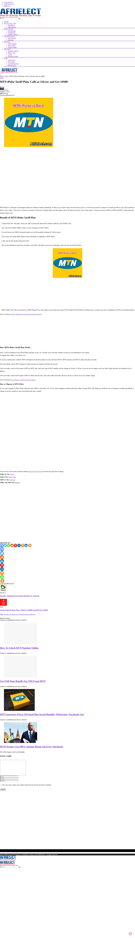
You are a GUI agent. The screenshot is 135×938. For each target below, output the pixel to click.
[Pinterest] (15, 545)
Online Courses (13, 34)
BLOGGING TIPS (10, 23)
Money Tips (11, 53)
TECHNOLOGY (9, 36)
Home (2, 76)
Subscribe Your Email (35, 471)
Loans (10, 54)
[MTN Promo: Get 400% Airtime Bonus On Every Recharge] (20, 742)
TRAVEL (7, 42)
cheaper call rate (9, 614)
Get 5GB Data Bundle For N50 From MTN (22, 681)
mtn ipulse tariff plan (28, 614)
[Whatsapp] (8, 545)
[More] (30, 545)
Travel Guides (12, 47)
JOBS (6, 58)
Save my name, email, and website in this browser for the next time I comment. (26, 785)
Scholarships (12, 31)
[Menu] (1, 73)
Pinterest (17, 482)
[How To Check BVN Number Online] (20, 644)
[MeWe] (19, 545)
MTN (6, 76)
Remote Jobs (12, 65)
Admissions (11, 32)
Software (11, 40)
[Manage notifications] (130, 933)
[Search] (19, 18)
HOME (6, 22)
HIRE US (7, 6)
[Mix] (22, 545)
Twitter (12, 474)
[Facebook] (1, 545)
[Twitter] (5, 545)
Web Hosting (12, 27)
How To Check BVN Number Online (19, 648)
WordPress (11, 25)
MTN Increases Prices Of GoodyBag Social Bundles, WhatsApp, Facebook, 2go (42, 714)
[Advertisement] (67, 163)
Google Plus (12, 477)
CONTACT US (9, 4)
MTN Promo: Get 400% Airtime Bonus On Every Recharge (31, 746)
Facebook (12, 480)
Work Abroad (12, 44)
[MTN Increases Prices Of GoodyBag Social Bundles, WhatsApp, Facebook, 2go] (19, 710)
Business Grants (13, 56)
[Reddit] (12, 545)
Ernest (6, 90)
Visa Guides (12, 45)
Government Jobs (13, 63)
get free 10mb (18, 614)
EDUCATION (8, 29)
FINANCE (7, 49)
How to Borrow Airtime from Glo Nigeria (23, 380)
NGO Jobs (11, 62)
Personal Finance (13, 51)
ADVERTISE (8, 2)
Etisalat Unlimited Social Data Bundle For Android (25, 314)
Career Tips (11, 60)
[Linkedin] (26, 545)
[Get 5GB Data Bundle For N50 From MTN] (20, 677)
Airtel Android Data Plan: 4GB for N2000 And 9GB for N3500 (24, 610)
